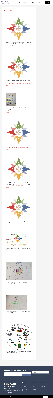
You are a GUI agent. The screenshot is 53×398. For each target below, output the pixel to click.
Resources (38, 2)
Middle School (21, 45)
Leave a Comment (8, 45)
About (20, 2)
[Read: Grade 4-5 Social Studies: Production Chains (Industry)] (11, 99)
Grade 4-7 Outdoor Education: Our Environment (18, 146)
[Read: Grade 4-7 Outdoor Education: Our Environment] (19, 132)
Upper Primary (26, 45)
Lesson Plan (17, 45)
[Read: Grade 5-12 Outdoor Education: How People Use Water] (19, 66)
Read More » (7, 47)
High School (13, 45)
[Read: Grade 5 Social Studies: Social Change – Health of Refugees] (19, 207)
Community (32, 2)
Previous (4, 362)
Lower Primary (21, 251)
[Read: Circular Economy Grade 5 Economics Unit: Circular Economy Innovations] (19, 336)
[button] (43, 2)
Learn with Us (25, 2)
